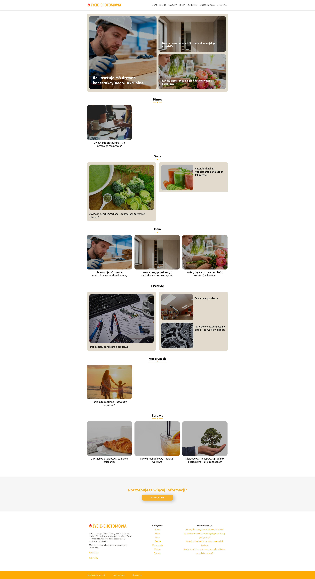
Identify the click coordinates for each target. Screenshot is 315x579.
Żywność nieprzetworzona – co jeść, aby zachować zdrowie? (117, 215)
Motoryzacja (207, 5)
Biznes (162, 5)
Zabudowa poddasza (206, 298)
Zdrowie (192, 5)
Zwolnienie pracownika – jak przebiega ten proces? (109, 144)
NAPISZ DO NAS (157, 497)
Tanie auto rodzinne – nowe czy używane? (109, 403)
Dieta (182, 5)
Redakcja (94, 552)
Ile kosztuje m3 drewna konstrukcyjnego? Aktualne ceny (118, 80)
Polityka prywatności (96, 575)
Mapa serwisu (119, 575)
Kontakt (93, 557)
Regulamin (137, 575)
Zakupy (173, 5)
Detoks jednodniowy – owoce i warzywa (157, 460)
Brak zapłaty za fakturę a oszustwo (108, 346)
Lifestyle (222, 5)
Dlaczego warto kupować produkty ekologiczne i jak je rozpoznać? (204, 460)
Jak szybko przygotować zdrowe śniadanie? (109, 460)
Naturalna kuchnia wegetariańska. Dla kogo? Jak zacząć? (209, 171)
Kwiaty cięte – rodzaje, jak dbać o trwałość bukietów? (187, 82)
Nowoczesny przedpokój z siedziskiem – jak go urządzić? (189, 45)
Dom (154, 5)
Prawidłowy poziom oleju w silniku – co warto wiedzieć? (210, 328)
